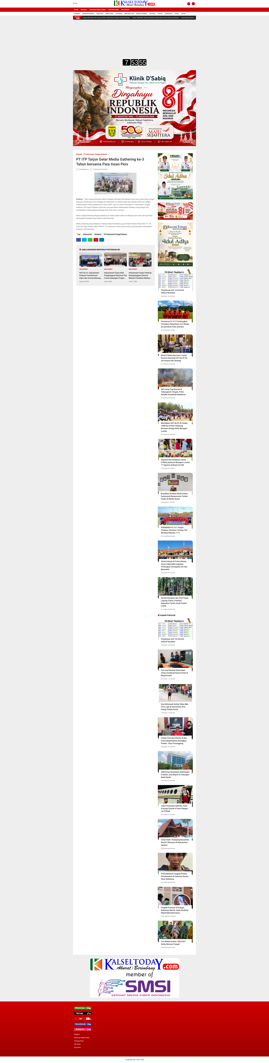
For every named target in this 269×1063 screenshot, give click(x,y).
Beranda (79, 154)
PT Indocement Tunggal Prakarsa (95, 154)
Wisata (177, 13)
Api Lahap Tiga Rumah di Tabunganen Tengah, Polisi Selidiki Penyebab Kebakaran (173, 392)
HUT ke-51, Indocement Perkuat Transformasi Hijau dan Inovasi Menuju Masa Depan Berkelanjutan (90, 275)
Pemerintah (168, 13)
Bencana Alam (129, 13)
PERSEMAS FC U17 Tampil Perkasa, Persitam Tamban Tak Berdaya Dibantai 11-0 (174, 530)
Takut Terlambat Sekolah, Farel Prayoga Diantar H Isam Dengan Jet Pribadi (174, 808)
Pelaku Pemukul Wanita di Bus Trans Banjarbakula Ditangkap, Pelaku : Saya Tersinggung (174, 740)
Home (76, 10)
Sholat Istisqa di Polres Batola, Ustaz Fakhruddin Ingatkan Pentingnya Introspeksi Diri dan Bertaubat (174, 565)
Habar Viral (109, 13)
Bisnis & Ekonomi (141, 13)
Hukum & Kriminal (88, 13)
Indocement (88, 234)
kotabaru (98, 234)
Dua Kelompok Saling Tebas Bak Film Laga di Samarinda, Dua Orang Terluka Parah (174, 706)
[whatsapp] (90, 240)
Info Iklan (125, 10)
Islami (183, 13)
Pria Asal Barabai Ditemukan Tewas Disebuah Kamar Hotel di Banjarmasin (174, 673)
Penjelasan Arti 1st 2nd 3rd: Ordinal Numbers (172, 291)
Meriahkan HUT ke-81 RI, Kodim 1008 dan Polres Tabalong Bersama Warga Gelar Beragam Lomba (174, 427)
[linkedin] (101, 240)
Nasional (77, 13)
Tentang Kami (113, 10)
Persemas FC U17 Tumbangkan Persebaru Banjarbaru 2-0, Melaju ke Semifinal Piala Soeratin (175, 324)
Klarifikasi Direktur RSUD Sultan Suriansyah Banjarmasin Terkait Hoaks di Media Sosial (174, 496)
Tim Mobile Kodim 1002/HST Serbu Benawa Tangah (173, 942)
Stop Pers (77, 1047)
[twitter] (84, 240)
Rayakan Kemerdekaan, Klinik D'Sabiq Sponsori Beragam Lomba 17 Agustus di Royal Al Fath (175, 462)
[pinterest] (96, 240)
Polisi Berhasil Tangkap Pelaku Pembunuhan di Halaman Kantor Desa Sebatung (175, 876)
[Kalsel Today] (134, 6)
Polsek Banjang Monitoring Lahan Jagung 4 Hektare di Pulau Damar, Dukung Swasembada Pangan (163, 17)
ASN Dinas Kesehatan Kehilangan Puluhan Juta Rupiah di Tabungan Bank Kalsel (175, 774)
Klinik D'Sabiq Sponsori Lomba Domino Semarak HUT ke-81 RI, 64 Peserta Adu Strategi (174, 358)
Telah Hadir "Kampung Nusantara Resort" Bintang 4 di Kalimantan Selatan (175, 842)
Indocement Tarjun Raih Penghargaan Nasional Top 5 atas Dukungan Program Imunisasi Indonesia (115, 275)
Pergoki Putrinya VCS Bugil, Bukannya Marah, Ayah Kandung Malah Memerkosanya (174, 910)
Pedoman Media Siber (97, 10)
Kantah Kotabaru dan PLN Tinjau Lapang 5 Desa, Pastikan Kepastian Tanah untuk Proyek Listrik (174, 602)
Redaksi (84, 10)
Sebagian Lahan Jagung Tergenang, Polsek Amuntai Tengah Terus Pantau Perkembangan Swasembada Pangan (108, 17)
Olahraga (119, 13)
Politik (160, 13)
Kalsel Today (140, 1059)
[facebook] (78, 240)
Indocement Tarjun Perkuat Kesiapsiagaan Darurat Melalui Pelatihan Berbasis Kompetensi (140, 275)
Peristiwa (99, 13)
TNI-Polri (152, 13)
